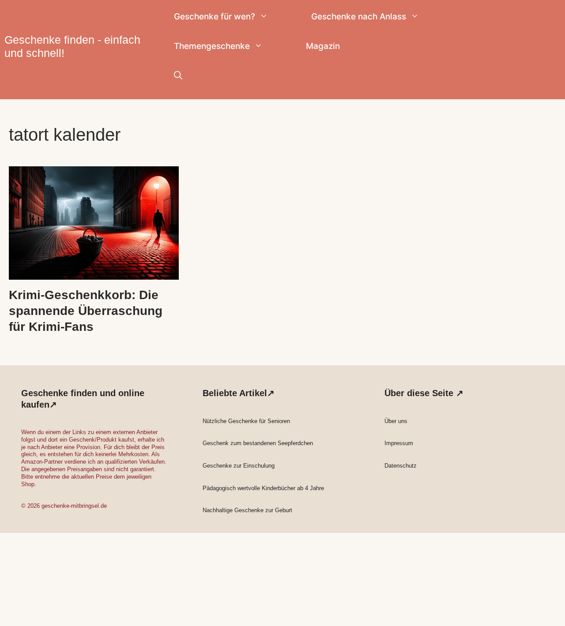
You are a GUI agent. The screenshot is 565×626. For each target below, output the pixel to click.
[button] (178, 75)
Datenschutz (400, 465)
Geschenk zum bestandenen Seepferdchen (258, 443)
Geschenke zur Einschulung (239, 465)
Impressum (398, 443)
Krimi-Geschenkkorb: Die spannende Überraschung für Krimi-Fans (85, 311)
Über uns (395, 421)
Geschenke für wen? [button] (214, 16)
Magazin (323, 46)
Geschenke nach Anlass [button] (358, 16)
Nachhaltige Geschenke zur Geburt (247, 510)
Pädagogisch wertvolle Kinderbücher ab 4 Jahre (263, 488)
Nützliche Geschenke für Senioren (246, 421)
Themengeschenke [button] (212, 46)
